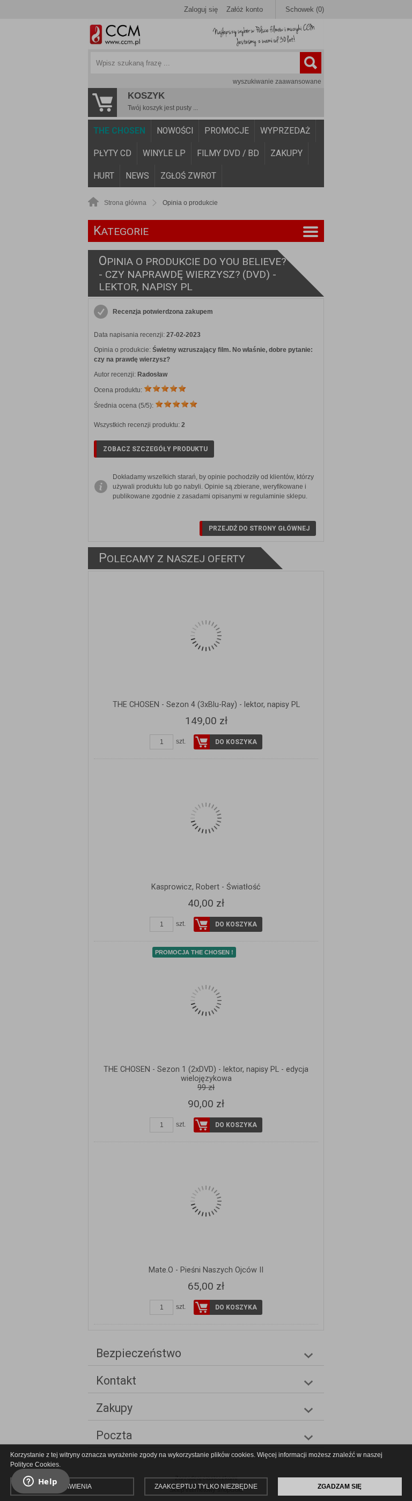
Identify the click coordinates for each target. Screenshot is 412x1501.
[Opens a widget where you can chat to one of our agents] (40, 1482)
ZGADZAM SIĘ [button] (340, 1486)
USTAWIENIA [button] (72, 1486)
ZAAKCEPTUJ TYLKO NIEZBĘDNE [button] (206, 1486)
